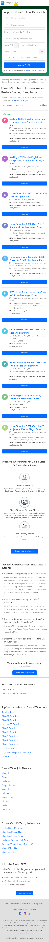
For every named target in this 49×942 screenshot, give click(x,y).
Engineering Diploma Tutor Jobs (16, 752)
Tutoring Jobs (8, 712)
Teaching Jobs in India (11, 79)
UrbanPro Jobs (17, 909)
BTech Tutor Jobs (9, 748)
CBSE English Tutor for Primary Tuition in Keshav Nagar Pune (25, 397)
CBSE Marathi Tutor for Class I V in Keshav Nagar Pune (27, 331)
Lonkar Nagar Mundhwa (12, 828)
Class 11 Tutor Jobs (10, 732)
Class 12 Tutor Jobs (10, 720)
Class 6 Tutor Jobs (10, 744)
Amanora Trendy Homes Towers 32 (17, 844)
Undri (4, 805)
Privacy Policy (37, 904)
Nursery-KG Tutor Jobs (12, 724)
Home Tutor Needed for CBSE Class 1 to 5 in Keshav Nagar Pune (27, 364)
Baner (4, 777)
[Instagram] (25, 914)
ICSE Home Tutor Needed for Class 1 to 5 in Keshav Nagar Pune (28, 294)
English (24, 138)
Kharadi (5, 773)
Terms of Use (26, 904)
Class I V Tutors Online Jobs (14, 693)
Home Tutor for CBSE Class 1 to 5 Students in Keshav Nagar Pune (26, 226)
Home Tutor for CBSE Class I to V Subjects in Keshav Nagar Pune (26, 428)
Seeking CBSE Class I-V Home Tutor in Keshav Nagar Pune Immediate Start (27, 122)
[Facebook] (20, 914)
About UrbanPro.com (12, 904)
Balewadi (6, 793)
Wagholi (5, 789)
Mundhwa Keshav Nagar (13, 832)
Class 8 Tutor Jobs (10, 736)
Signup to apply (21, 100)
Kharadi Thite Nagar (11, 848)
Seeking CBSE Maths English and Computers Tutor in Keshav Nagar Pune (26, 160)
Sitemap (34, 909)
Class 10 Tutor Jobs (10, 716)
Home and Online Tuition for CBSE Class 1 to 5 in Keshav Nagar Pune (27, 259)
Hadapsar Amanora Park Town (15, 840)
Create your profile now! (24, 551)
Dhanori (5, 801)
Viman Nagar (7, 797)
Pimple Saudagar (9, 785)
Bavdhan (6, 809)
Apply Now (24, 147)
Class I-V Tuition (9, 689)
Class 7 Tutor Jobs (10, 740)
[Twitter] (29, 914)
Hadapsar (6, 781)
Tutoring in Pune (30, 79)
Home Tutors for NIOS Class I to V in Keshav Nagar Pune (28, 195)
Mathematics (33, 138)
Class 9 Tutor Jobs (10, 728)
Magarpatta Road (9, 852)
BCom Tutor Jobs (9, 756)
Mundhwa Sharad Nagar (12, 836)
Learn (27, 909)
